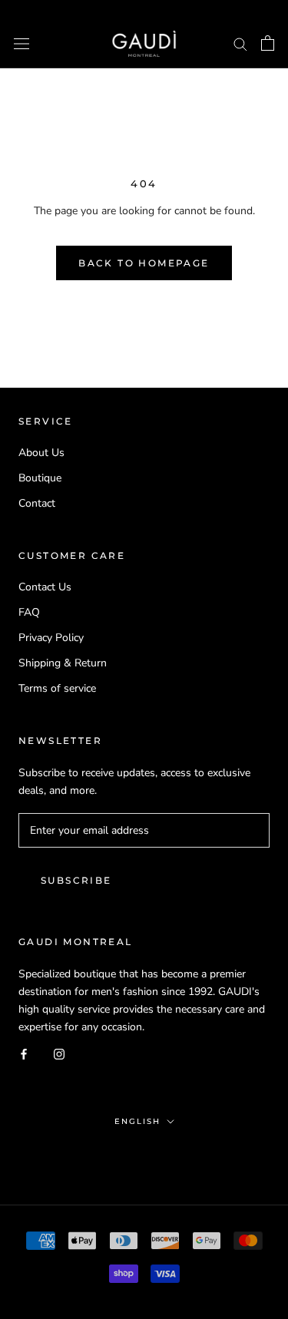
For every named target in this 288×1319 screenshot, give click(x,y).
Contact (36, 503)
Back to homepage (143, 263)
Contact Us (44, 587)
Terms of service (57, 688)
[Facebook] (23, 1053)
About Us (41, 452)
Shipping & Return (62, 663)
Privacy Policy (51, 637)
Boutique (39, 478)
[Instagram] (59, 1053)
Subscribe (76, 880)
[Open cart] (267, 43)
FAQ (29, 612)
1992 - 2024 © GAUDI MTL (144, 1154)
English (137, 1121)
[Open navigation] (21, 43)
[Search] (240, 43)
